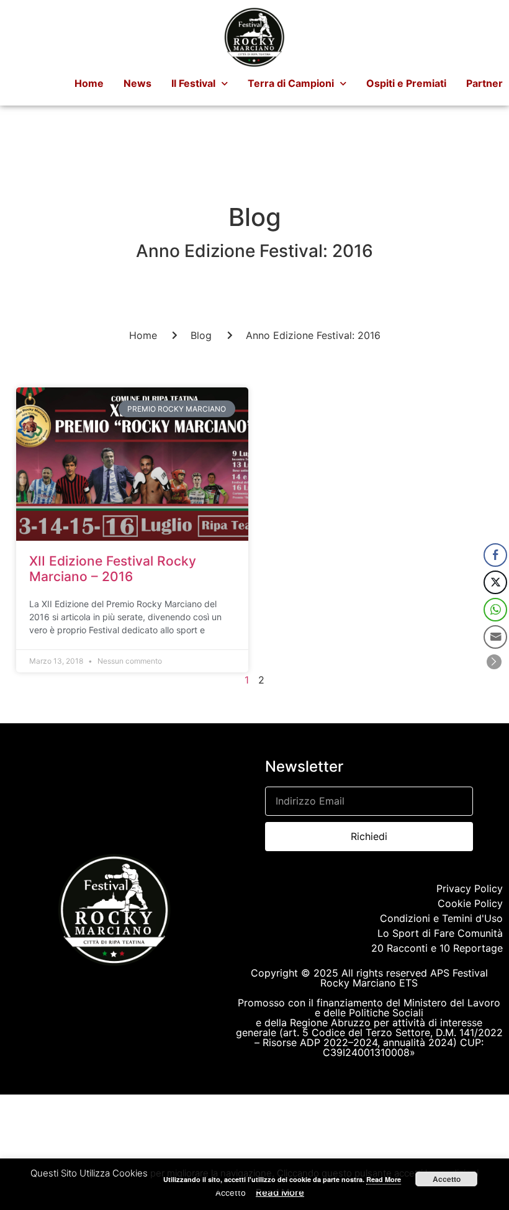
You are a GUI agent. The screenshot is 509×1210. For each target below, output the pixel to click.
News (137, 83)
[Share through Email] (495, 637)
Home (89, 83)
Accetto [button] (230, 1193)
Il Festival (193, 83)
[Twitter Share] (495, 582)
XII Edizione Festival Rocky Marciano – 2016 (112, 568)
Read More (280, 1192)
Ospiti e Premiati (406, 83)
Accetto (447, 1179)
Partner (484, 83)
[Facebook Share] (495, 555)
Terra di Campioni (291, 83)
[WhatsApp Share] (495, 609)
